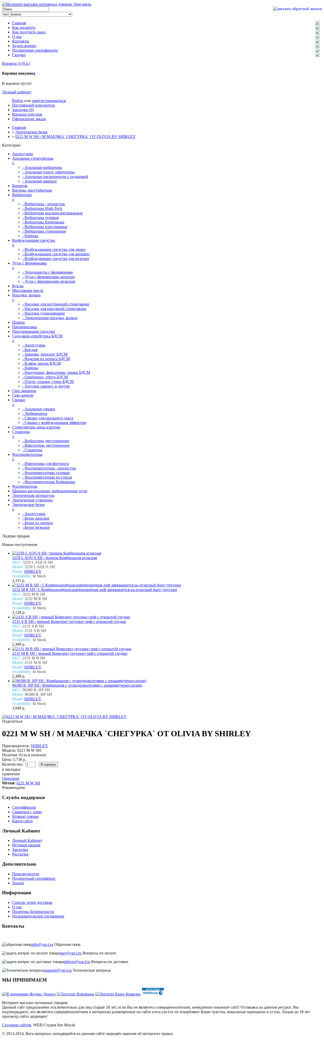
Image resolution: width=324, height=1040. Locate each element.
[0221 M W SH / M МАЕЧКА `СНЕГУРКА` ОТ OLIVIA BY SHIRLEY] (64, 717)
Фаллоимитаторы (27, 454)
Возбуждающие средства (33, 240)
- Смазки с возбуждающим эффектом (54, 422)
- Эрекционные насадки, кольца (49, 318)
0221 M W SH (28, 783)
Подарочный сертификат (33, 878)
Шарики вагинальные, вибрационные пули (49, 491)
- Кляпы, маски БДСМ (41, 363)
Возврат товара (25, 816)
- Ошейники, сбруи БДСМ (45, 377)
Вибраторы (22, 195)
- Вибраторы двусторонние (45, 441)
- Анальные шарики (39, 181)
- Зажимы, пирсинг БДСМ (45, 354)
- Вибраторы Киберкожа (43, 222)
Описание (10, 778)
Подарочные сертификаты (35, 50)
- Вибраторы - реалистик (43, 204)
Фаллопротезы (24, 486)
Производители (25, 874)
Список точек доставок (32, 902)
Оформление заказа (29, 119)
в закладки (11, 769)
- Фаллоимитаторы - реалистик (49, 468)
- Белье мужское (36, 527)
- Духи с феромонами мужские (48, 281)
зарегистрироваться (49, 100)
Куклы (18, 286)
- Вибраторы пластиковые (44, 227)
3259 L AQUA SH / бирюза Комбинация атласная (54, 558)
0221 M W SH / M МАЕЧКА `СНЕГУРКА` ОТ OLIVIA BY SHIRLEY (75, 136)
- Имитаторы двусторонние (46, 445)
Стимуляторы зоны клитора (36, 427)
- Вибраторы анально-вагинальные (52, 213)
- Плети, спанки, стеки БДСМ (48, 381)
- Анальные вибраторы (42, 167)
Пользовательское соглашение (38, 916)
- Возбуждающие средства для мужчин (55, 258)
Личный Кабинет (27, 840)
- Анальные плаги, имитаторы (48, 172)
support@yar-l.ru (58, 970)
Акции (18, 883)
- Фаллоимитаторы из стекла (47, 477)
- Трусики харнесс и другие (46, 386)
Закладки (20, 849)
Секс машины (24, 391)
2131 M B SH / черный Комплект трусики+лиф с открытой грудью (69, 653)
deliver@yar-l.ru (77, 962)
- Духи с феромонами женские (48, 277)
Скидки (19, 55)
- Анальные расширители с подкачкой (55, 176)
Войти (17, 100)
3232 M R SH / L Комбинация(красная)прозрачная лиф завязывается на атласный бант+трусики (94, 589)
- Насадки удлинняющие (43, 313)
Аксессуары (22, 154)
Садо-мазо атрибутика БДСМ (37, 336)
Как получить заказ (29, 32)
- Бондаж (30, 350)
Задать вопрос (24, 46)
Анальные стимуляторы (32, 158)
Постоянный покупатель (33, 105)
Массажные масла (27, 290)
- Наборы (30, 236)
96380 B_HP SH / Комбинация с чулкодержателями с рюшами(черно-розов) (77, 685)
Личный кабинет (16, 92)
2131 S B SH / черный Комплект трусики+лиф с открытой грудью (69, 621)
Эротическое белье (31, 132)
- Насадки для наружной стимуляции (54, 309)
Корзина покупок (27, 114)
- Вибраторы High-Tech (42, 208)
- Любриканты (34, 413)
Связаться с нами (27, 812)
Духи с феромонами (29, 263)
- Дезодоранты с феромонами (47, 272)
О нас (17, 36)
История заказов (26, 845)
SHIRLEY (33, 571)
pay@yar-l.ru (71, 953)
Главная (19, 23)
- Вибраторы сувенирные (44, 231)
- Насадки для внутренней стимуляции (55, 304)
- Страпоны (32, 450)
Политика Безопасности (33, 911)
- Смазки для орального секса (47, 418)
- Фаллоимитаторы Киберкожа (48, 482)
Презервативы (24, 327)
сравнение (11, 774)
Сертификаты (24, 807)
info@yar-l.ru (42, 944)
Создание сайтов (16, 1025)
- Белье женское (35, 518)
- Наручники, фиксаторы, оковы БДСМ (56, 372)
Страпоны (21, 432)
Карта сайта (22, 821)
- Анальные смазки (38, 409)
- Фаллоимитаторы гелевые (46, 473)
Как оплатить (23, 27)
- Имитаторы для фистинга (45, 463)
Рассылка (20, 854)
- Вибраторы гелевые (40, 217)
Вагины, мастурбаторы (32, 190)
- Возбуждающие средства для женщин (56, 254)
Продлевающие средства (33, 331)
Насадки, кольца (26, 295)
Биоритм (19, 185)
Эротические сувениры (32, 500)
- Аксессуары (33, 345)
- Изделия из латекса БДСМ (46, 359)
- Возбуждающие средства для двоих (54, 249)
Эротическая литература (33, 495)
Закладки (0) (23, 110)
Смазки (18, 400)
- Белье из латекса (37, 523)
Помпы (18, 322)
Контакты (20, 41)
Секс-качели (22, 395)
